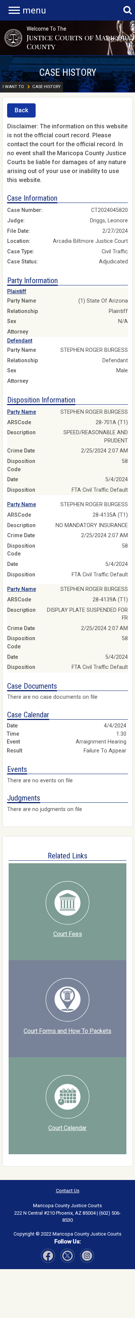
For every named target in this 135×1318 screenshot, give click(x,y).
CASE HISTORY (67, 72)
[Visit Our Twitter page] (87, 1255)
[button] (13, 37)
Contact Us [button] (68, 1190)
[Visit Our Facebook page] (48, 1255)
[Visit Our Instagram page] (67, 1255)
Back (21, 110)
